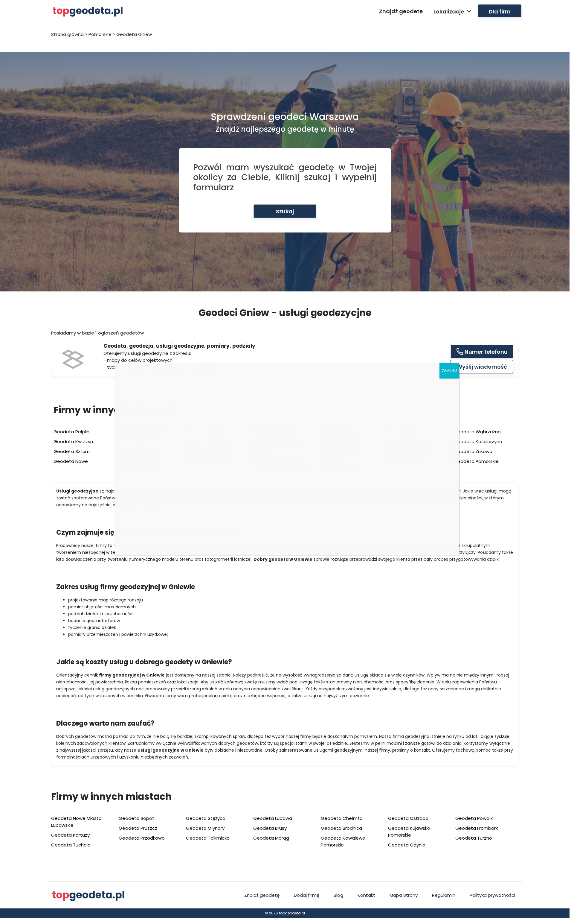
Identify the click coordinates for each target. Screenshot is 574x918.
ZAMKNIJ (449, 370)
